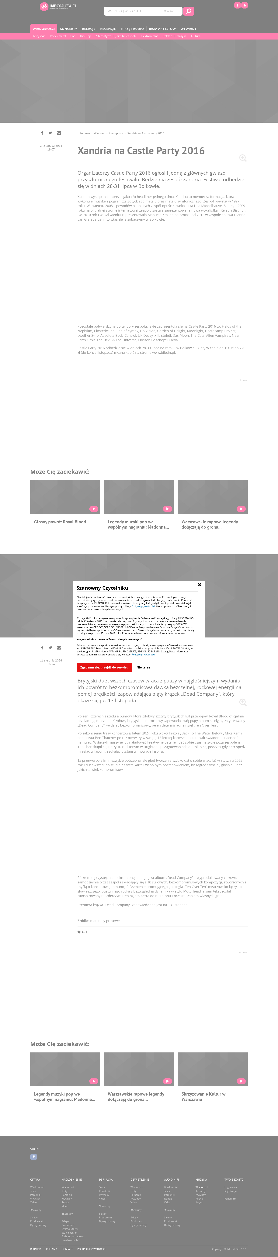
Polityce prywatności (143, 654)
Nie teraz (143, 667)
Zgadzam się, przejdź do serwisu (104, 667)
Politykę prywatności (143, 606)
